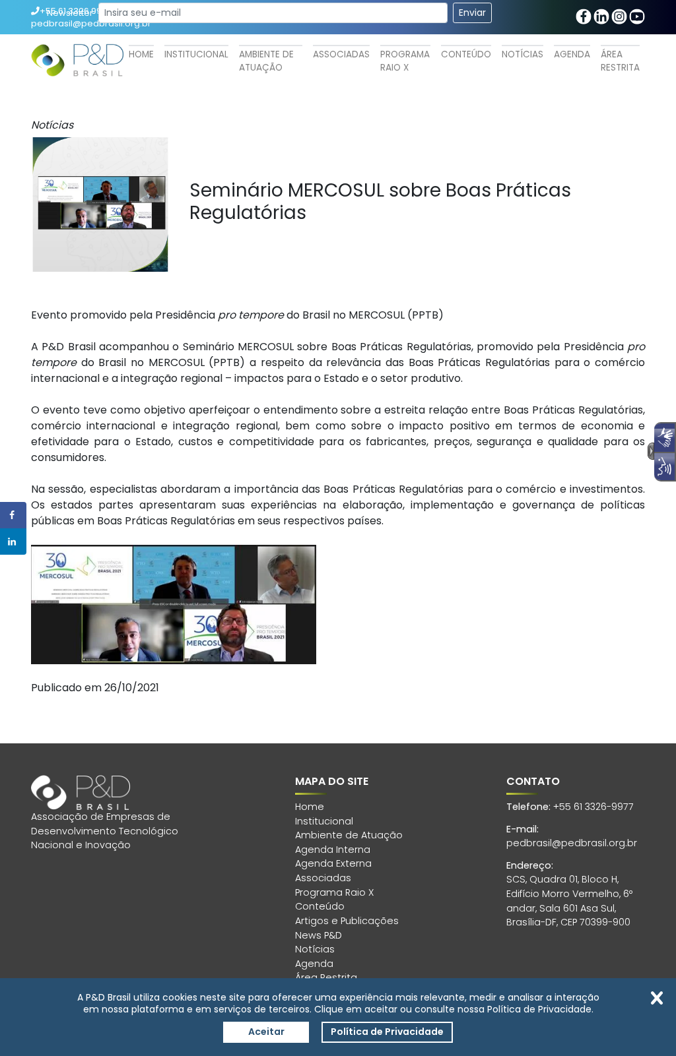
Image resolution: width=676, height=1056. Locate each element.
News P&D (318, 935)
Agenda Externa (333, 863)
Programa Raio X (405, 61)
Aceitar (266, 1031)
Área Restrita (620, 61)
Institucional (196, 54)
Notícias (522, 54)
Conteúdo (466, 54)
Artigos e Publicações (347, 920)
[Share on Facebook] (13, 515)
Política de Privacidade (387, 1031)
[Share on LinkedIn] (13, 541)
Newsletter (70, 12)
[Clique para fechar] (657, 998)
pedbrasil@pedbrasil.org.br (571, 843)
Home (141, 54)
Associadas (341, 54)
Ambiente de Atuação (266, 61)
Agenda (572, 54)
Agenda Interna (332, 849)
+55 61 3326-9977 (593, 806)
